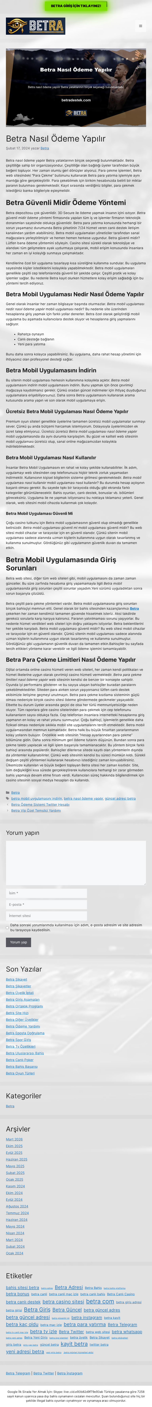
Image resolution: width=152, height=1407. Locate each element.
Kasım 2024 (15, 1186)
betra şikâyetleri (120, 1338)
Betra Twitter (71, 1331)
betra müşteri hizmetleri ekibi (78, 1352)
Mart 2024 (14, 1240)
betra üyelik (79, 1337)
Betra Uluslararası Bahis (25, 1053)
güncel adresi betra (120, 798)
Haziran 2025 (16, 1159)
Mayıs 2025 (15, 1166)
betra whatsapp (127, 1331)
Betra (15, 793)
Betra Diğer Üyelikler (22, 1020)
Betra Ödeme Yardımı (23, 1026)
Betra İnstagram (70, 1373)
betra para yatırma (85, 1324)
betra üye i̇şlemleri (58, 1338)
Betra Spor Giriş (18, 1040)
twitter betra (99, 1344)
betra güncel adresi (28, 1317)
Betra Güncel (67, 1310)
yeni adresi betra (25, 1351)
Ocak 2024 (14, 1253)
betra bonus (17, 1293)
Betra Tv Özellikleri (20, 1046)
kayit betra (74, 1344)
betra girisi (14, 1310)
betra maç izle (51, 1325)
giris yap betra (30, 1345)
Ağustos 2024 (17, 1206)
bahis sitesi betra (22, 1287)
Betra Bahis (93, 1288)
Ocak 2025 (14, 1180)
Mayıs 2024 (15, 1226)
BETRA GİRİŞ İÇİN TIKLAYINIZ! (76, 6)
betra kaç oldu (22, 1324)
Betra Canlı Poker (19, 1060)
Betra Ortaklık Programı (24, 1006)
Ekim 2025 (14, 1146)
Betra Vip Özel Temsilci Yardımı (36, 811)
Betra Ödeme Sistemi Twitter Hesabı (40, 805)
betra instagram (86, 1317)
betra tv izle (43, 1331)
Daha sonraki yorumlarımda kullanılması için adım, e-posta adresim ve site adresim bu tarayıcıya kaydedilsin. (76, 927)
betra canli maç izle (63, 1294)
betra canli (39, 1294)
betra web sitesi (98, 1332)
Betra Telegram (122, 1324)
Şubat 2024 (15, 1247)
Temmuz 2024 (17, 1213)
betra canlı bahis (92, 1294)
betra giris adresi (129, 1302)
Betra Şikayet (16, 979)
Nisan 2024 (15, 1233)
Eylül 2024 (14, 1200)
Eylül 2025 (14, 1153)
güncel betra (49, 1344)
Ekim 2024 (14, 1193)
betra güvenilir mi (60, 1318)
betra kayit (112, 1318)
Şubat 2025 (15, 1173)
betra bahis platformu (114, 1288)
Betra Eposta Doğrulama (25, 1033)
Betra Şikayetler (18, 986)
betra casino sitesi (63, 1302)
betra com (100, 1301)
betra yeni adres (14, 1338)
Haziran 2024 (17, 1220)
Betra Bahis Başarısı (22, 1067)
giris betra (13, 1344)
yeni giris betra (53, 1352)
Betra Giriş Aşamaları (23, 1000)
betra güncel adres (102, 1309)
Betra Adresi (69, 1287)
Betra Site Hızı (17, 1013)
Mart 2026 (14, 1139)
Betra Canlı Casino (121, 1294)
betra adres (47, 1288)
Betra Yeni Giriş (36, 1337)
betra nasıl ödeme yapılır (83, 798)
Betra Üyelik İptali (20, 993)
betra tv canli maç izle (17, 1332)
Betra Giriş (37, 1309)
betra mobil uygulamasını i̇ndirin (36, 798)
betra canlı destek (23, 1301)
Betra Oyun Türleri (20, 1073)
